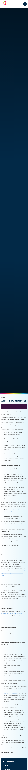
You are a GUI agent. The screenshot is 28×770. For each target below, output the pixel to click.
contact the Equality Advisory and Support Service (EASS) (13, 573)
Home (3, 397)
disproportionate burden (11, 693)
